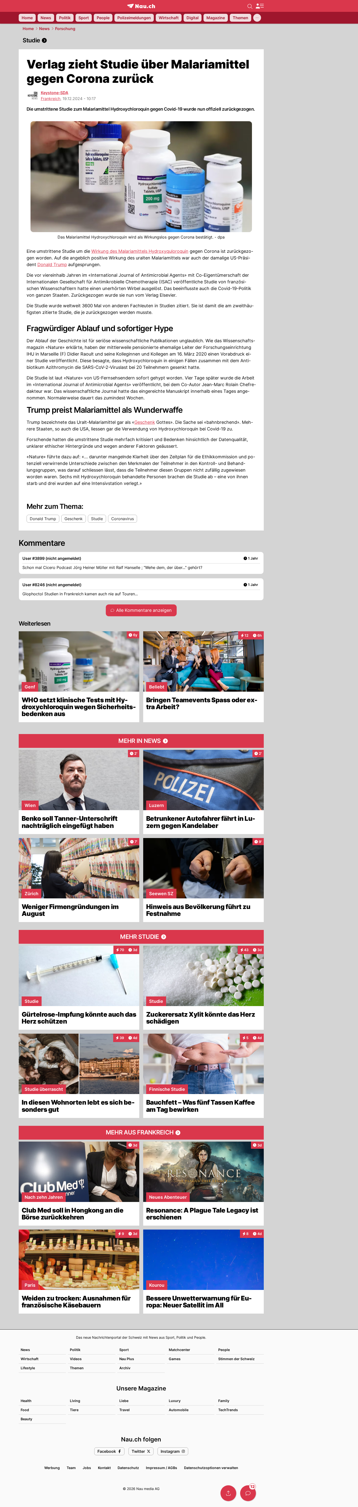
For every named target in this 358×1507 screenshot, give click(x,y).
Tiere (74, 1410)
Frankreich (50, 98)
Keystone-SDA (54, 92)
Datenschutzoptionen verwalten (211, 1468)
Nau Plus (126, 1359)
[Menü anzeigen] (259, 6)
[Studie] (141, 40)
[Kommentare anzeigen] (248, 1493)
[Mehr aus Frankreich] (141, 1133)
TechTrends (228, 1410)
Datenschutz (128, 1468)
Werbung (52, 1468)
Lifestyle (28, 1368)
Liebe (123, 1401)
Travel (124, 1410)
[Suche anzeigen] (250, 6)
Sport (124, 1350)
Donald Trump (52, 264)
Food (25, 1410)
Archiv (124, 1368)
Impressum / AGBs (161, 1468)
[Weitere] (257, 18)
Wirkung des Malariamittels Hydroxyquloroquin (139, 251)
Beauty (26, 1419)
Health (26, 1401)
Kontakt (104, 1468)
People (224, 1350)
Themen (77, 1368)
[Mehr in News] (141, 741)
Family (223, 1401)
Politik (75, 1350)
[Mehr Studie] (141, 937)
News (44, 28)
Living (75, 1401)
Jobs (87, 1468)
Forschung (65, 28)
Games (175, 1359)
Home (28, 28)
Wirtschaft (29, 1359)
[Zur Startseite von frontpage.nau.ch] (141, 6)
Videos (76, 1359)
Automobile (178, 1410)
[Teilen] (228, 1493)
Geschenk (144, 422)
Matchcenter (179, 1350)
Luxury (175, 1401)
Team (71, 1468)
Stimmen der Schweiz (236, 1359)
